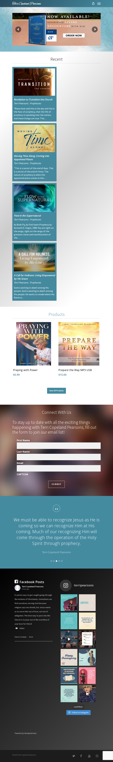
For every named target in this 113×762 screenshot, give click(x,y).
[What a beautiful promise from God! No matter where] (87, 638)
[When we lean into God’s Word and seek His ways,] (87, 675)
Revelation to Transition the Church (33, 99)
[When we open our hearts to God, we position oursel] (87, 620)
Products (57, 314)
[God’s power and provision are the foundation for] (69, 638)
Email (21, 463)
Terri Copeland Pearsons (33, 604)
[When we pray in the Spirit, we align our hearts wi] (69, 620)
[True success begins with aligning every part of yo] (87, 656)
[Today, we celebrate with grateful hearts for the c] (69, 675)
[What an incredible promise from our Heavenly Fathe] (69, 711)
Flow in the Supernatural (27, 215)
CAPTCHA (22, 474)
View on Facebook (20, 655)
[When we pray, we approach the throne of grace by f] (69, 656)
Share (31, 655)
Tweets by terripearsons (25, 751)
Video (21, 646)
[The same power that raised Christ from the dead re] (87, 693)
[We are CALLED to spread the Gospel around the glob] (87, 711)
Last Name (24, 451)
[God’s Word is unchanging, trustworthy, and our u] (69, 693)
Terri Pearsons (21, 103)
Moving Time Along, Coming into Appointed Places (31, 157)
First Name (24, 440)
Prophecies (35, 103)
